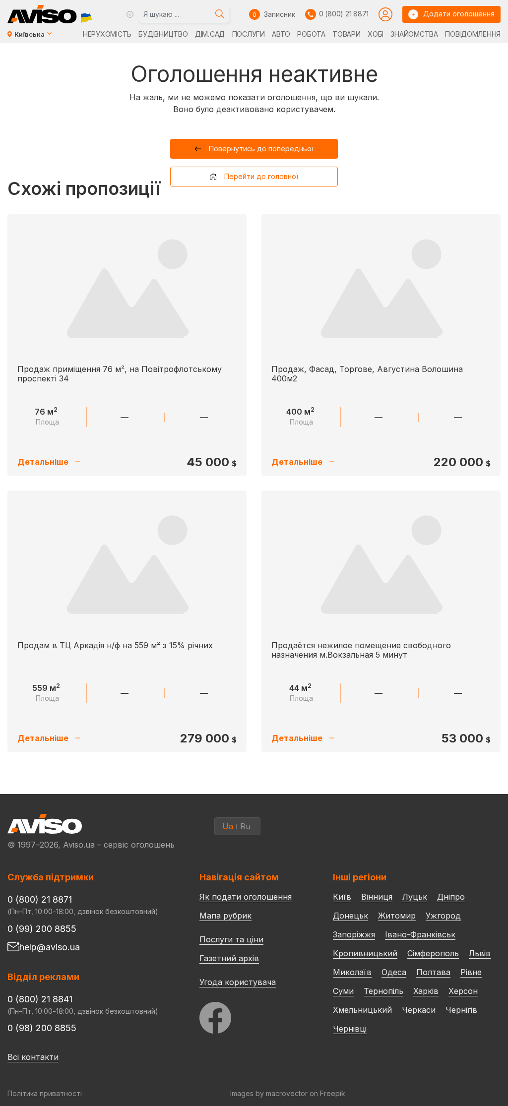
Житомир (397, 916)
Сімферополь (433, 953)
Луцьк (414, 897)
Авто (281, 34)
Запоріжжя (354, 934)
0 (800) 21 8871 (344, 13)
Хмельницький (362, 1010)
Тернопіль (383, 991)
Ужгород (443, 916)
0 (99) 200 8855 (41, 928)
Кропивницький (365, 953)
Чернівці (350, 1029)
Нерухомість (107, 34)
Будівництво (163, 34)
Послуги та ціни (231, 938)
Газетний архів (229, 958)
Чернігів (461, 1010)
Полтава (433, 972)
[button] (254, 149)
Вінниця (376, 897)
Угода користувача (237, 981)
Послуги (248, 34)
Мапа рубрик (225, 916)
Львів (480, 953)
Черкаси (419, 1010)
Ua (227, 826)
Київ (342, 897)
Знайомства (414, 34)
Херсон (463, 991)
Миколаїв (352, 972)
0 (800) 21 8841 (39, 999)
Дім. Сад (210, 34)
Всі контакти (33, 1057)
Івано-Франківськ (420, 934)
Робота (311, 34)
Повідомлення (473, 34)
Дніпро (451, 897)
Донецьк (350, 916)
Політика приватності (44, 1093)
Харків (426, 991)
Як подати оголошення (245, 897)
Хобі (375, 34)
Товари (346, 34)
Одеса (393, 972)
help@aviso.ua (49, 947)
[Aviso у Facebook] (247, 1015)
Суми (343, 991)
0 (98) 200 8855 (41, 1028)
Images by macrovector (269, 1093)
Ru (245, 826)
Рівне (471, 972)
